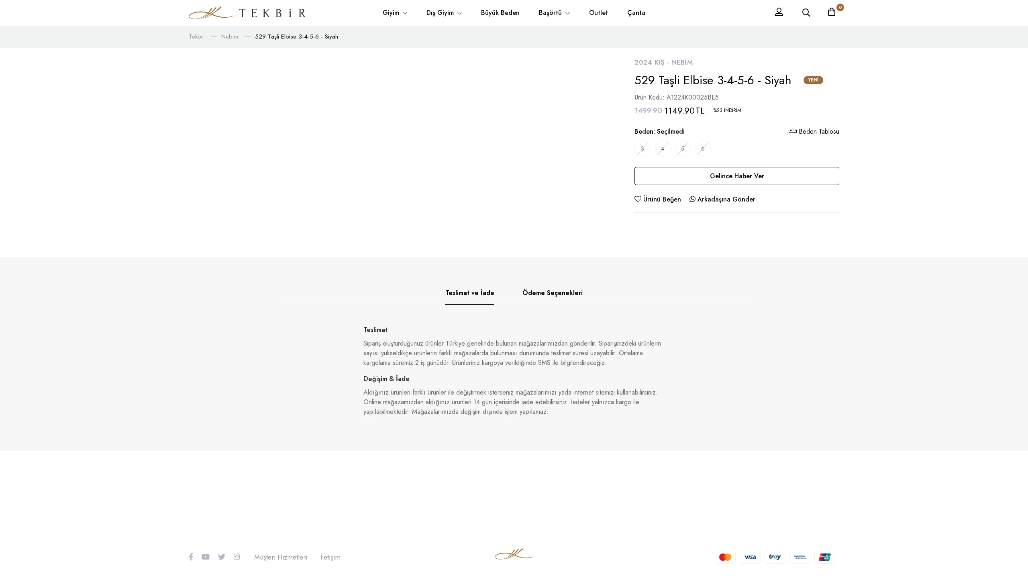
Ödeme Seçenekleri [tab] (552, 292)
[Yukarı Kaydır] (1008, 517)
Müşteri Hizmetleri (280, 557)
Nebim (229, 36)
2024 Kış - (652, 62)
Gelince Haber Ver (737, 176)
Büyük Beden (500, 12)
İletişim (330, 557)
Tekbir (196, 36)
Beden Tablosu (818, 131)
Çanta (636, 12)
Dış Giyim (441, 12)
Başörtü (551, 12)
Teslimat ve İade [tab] (469, 292)
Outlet (598, 12)
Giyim (392, 12)
